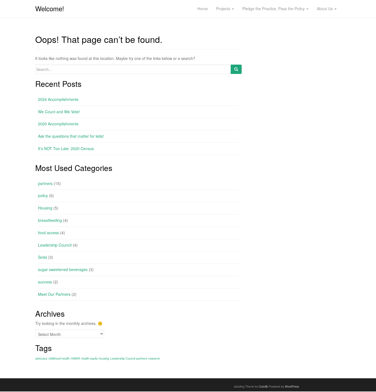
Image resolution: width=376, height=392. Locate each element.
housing (104, 358)
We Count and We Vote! (59, 111)
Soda (42, 257)
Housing (45, 208)
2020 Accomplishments (58, 123)
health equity (89, 358)
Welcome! (49, 8)
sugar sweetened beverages (63, 269)
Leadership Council (55, 245)
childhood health (59, 358)
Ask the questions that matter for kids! (71, 136)
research (154, 358)
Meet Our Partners (54, 294)
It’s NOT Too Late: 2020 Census (66, 148)
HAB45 (75, 358)
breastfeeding (50, 220)
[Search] (236, 69)
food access (48, 232)
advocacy (41, 358)
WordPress (292, 386)
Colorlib (263, 386)
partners (45, 183)
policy (43, 195)
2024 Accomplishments (58, 99)
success (45, 282)
